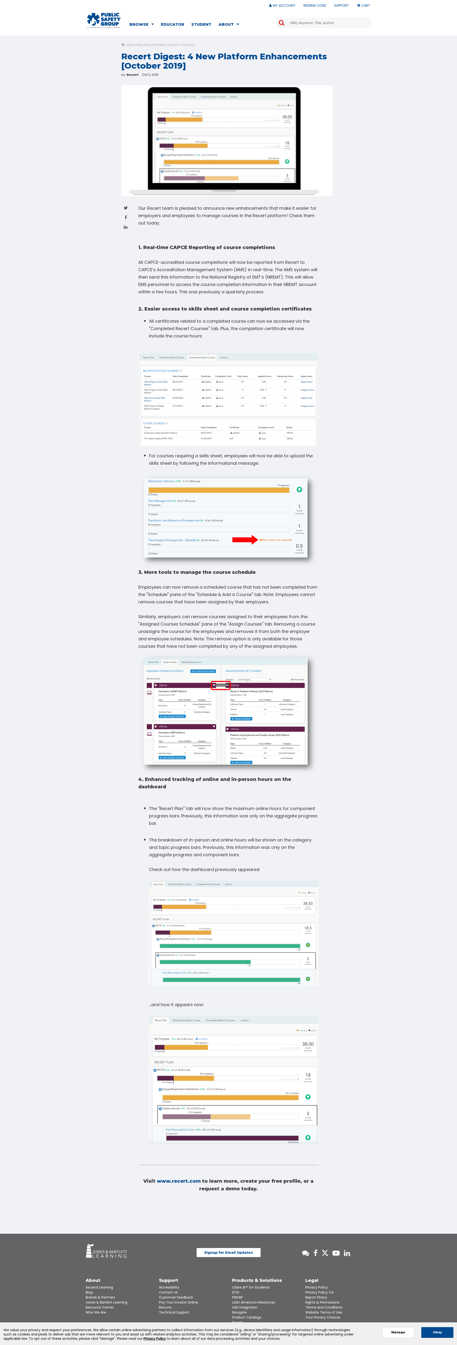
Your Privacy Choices (322, 1317)
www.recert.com (179, 1181)
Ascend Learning (99, 1287)
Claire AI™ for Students (251, 1287)
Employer (133, 45)
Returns (165, 1307)
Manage (398, 1332)
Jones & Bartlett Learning (106, 1302)
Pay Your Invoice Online (178, 1302)
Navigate (239, 1312)
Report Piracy (316, 1297)
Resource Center (100, 1307)
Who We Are (96, 1312)
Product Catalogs (246, 1317)
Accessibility (169, 1287)
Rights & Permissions (322, 1302)
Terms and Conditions (323, 1307)
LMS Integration (245, 1307)
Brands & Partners (100, 1297)
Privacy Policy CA (319, 1292)
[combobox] (323, 23)
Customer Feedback (176, 1297)
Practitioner (153, 45)
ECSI (235, 1292)
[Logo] (104, 20)
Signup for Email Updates (228, 1252)
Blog (89, 1292)
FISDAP (237, 1297)
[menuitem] (143, 25)
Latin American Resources (253, 1302)
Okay (437, 1332)
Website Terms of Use (323, 1312)
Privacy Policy (316, 1287)
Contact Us (168, 1292)
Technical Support (174, 1312)
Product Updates (180, 45)
